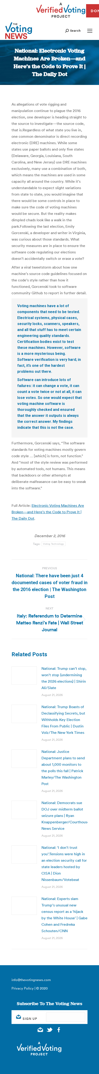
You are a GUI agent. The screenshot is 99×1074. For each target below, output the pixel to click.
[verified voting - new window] (60, 18)
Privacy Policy (23, 988)
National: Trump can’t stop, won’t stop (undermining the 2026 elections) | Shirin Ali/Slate (63, 678)
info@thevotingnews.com (31, 980)
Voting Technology (53, 544)
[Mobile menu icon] (89, 30)
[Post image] (24, 675)
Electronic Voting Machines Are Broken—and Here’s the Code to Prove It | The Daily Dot (48, 512)
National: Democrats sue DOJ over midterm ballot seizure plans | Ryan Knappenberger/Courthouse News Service (65, 815)
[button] (73, 31)
